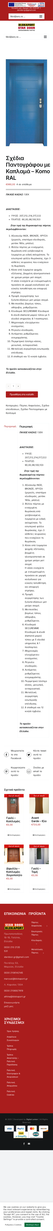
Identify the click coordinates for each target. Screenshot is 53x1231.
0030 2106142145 (13, 972)
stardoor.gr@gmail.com (26, 10)
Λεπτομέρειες (15, 835)
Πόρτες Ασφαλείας (30, 405)
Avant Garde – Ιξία (38, 819)
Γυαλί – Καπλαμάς (13, 819)
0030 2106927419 (13, 990)
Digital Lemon (32, 1119)
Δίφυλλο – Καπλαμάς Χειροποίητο (14, 872)
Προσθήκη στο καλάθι (22, 394)
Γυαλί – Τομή (36, 870)
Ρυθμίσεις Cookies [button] (13, 1225)
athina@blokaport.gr (15, 996)
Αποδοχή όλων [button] (32, 1225)
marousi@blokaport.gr (16, 978)
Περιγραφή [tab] (10, 426)
